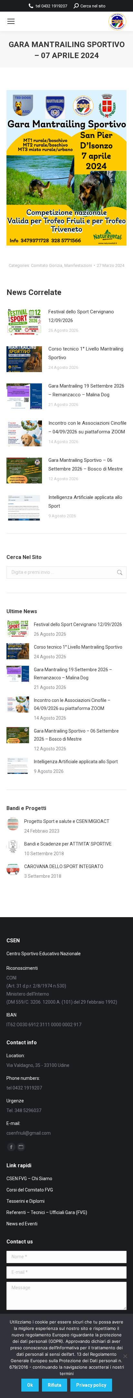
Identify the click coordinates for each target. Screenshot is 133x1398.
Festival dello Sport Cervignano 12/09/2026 (81, 316)
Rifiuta (54, 1385)
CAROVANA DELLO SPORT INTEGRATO (63, 866)
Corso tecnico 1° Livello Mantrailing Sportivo (85, 353)
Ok (30, 1385)
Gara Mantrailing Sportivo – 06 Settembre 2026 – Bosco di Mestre (85, 464)
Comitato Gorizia (46, 265)
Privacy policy (91, 1385)
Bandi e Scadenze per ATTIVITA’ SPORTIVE (68, 843)
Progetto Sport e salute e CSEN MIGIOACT (66, 821)
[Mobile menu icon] (10, 21)
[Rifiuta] (125, 1356)
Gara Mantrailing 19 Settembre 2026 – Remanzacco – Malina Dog (86, 390)
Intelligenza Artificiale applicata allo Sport (85, 501)
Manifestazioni (78, 265)
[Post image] (24, 322)
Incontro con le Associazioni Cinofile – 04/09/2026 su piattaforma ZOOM (87, 427)
